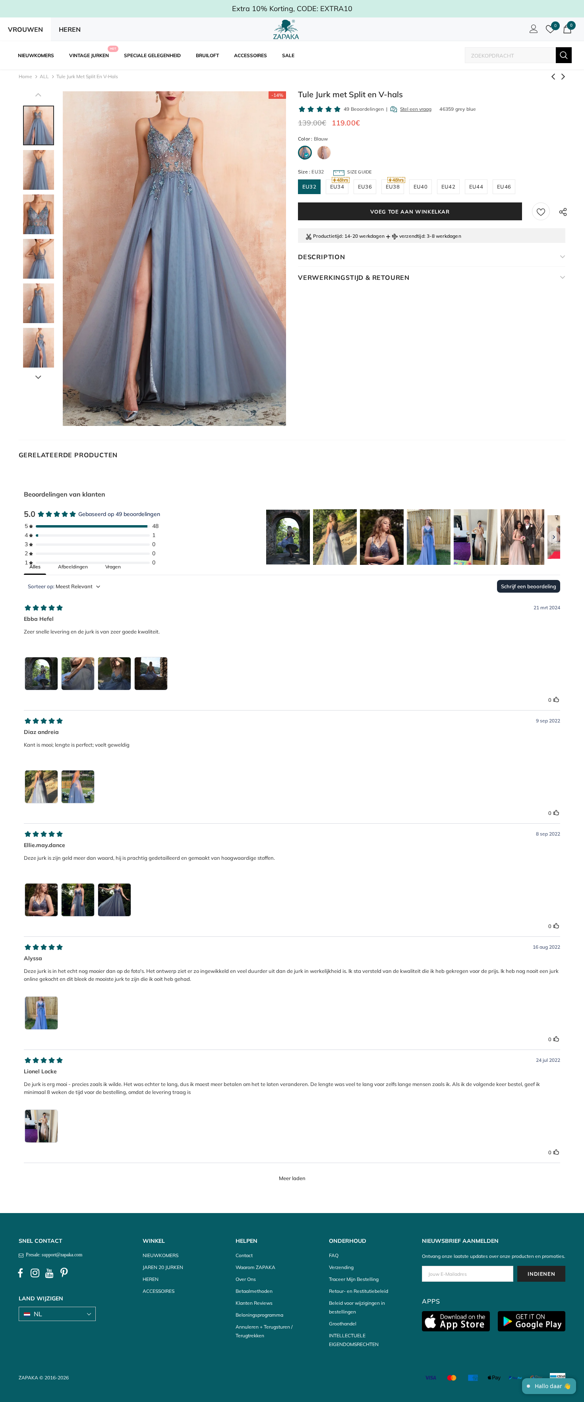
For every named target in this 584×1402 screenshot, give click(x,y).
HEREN (70, 29)
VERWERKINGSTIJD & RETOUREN (354, 277)
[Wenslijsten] (541, 211)
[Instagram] (35, 1273)
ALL (44, 76)
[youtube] (50, 1273)
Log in (532, 31)
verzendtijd (411, 236)
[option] (174, 258)
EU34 (337, 186)
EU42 (448, 186)
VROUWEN (25, 29)
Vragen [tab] (113, 567)
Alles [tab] (35, 567)
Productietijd (327, 236)
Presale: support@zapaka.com (52, 1254)
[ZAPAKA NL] (286, 29)
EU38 (393, 186)
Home (25, 76)
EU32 (309, 186)
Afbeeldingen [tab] (73, 567)
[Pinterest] (64, 1273)
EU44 (476, 186)
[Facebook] (20, 1273)
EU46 (504, 186)
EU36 (365, 186)
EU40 (420, 186)
